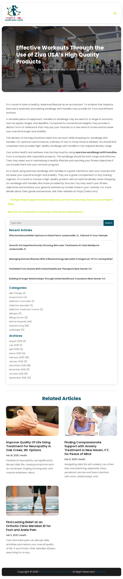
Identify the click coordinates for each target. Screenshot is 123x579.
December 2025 (17, 365)
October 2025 (16, 373)
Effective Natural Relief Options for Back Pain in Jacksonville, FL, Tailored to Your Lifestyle (58, 235)
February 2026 (16, 357)
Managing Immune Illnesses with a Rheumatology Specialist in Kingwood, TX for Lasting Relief (61, 258)
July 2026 (14, 345)
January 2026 (16, 361)
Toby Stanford (50, 69)
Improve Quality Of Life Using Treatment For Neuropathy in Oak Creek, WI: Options (28, 446)
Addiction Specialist (19, 305)
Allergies (13, 313)
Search (108, 222)
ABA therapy (15, 293)
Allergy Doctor (16, 317)
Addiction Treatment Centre (24, 309)
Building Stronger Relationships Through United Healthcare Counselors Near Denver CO (57, 278)
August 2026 (15, 341)
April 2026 (14, 349)
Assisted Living (16, 325)
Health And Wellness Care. (56, 571)
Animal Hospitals (17, 321)
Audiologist (15, 329)
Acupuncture (16, 297)
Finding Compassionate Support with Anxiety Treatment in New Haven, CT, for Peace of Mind (86, 448)
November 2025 (17, 369)
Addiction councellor (20, 301)
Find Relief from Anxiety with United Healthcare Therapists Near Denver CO (50, 268)
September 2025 (18, 377)
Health (81, 69)
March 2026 (15, 353)
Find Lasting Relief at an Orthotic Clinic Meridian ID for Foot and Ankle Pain (28, 526)
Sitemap (100, 571)
